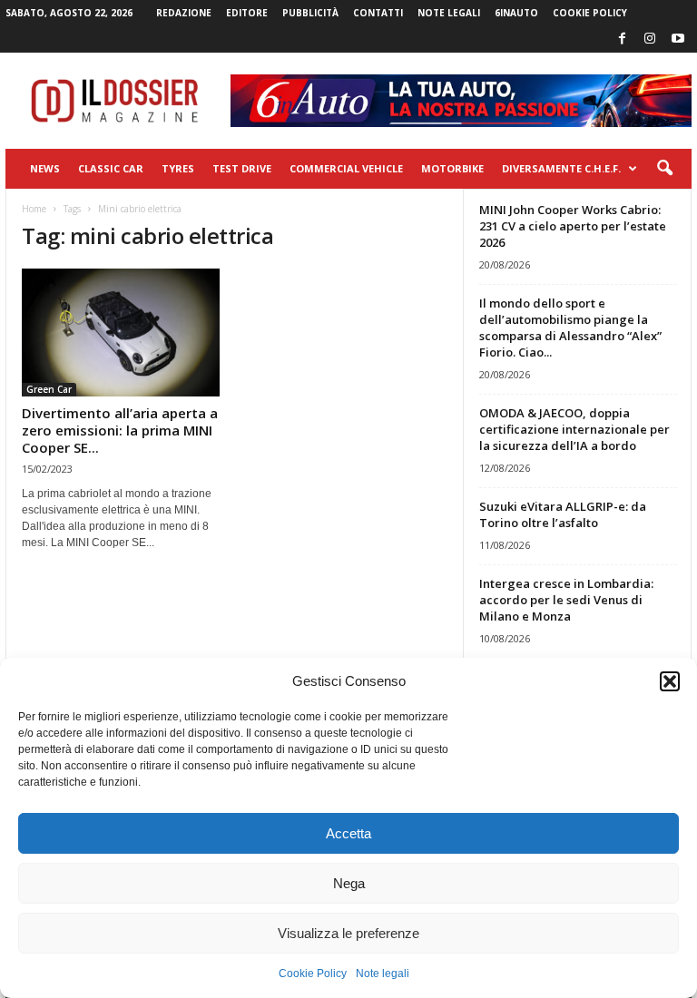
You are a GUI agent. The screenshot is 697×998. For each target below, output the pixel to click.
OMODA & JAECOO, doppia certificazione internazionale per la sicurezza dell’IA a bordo (574, 429)
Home (34, 208)
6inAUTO (516, 12)
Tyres (178, 168)
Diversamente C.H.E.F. (561, 168)
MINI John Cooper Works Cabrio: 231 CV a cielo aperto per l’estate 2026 (572, 225)
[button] (670, 681)
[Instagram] (650, 39)
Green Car (49, 389)
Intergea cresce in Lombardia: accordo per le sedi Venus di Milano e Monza (566, 599)
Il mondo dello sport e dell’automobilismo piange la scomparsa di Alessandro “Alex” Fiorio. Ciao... (570, 327)
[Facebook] (622, 39)
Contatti (378, 12)
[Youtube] (678, 39)
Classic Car (110, 168)
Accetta (348, 833)
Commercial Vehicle (346, 168)
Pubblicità (310, 12)
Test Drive (241, 168)
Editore (247, 12)
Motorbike (452, 168)
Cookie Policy (313, 973)
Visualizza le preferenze (348, 933)
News (45, 168)
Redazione (183, 12)
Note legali (382, 973)
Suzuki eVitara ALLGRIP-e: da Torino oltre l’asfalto (562, 514)
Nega (349, 883)
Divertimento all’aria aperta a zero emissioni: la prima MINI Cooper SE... (120, 430)
